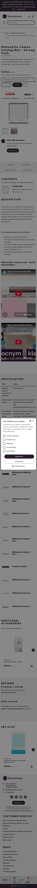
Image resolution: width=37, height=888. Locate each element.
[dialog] (18, 444)
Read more (11, 431)
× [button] (33, 420)
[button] (18, 466)
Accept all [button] (19, 456)
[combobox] (30, 421)
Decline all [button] (19, 461)
